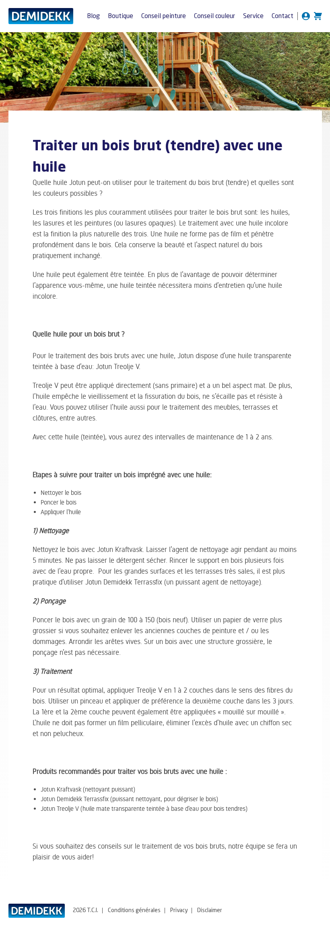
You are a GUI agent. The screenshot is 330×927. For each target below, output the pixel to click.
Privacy (179, 910)
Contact (282, 16)
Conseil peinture (163, 16)
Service (253, 16)
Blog (93, 16)
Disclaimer (209, 910)
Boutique (120, 16)
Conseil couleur (214, 16)
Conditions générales (134, 910)
